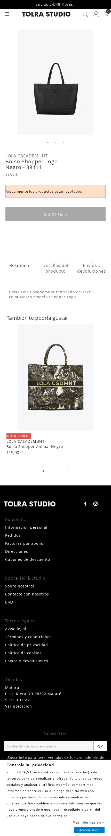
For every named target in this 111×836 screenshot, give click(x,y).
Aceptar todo (89, 829)
